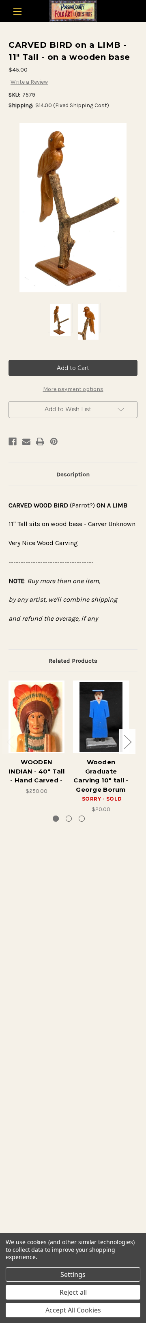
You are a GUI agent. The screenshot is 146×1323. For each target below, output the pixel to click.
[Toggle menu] (17, 11)
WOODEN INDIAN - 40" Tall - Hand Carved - (36, 771)
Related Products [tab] (73, 660)
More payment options (73, 389)
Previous (10, 741)
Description (73, 474)
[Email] (26, 441)
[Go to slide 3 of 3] (82, 819)
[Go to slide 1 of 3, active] (56, 819)
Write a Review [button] (29, 81)
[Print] (40, 441)
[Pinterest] (54, 441)
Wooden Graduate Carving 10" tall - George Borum (100, 775)
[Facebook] (13, 441)
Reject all (73, 1292)
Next (127, 741)
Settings (73, 1274)
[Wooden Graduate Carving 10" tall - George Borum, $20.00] (101, 717)
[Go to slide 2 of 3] (69, 819)
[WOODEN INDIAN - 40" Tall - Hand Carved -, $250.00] (36, 717)
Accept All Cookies (73, 1310)
